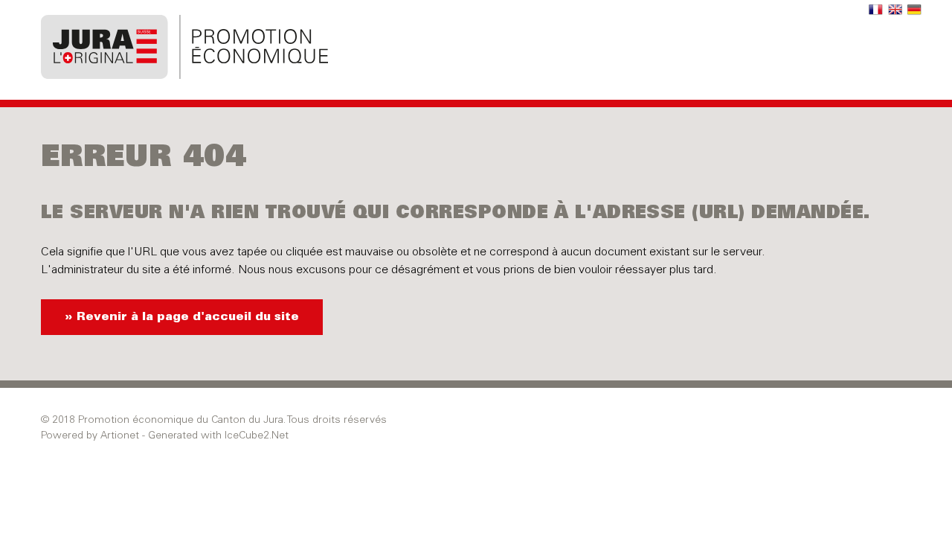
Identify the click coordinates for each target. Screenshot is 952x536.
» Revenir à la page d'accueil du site (182, 317)
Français (876, 10)
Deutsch (914, 10)
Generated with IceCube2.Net (218, 436)
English (895, 10)
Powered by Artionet (90, 436)
